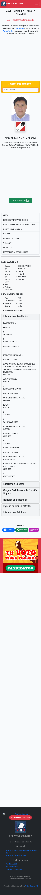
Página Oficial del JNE (31, 886)
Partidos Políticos (12, 867)
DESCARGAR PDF (19, 200)
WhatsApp (23, 530)
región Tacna (20, 28)
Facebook (9, 530)
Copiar (35, 530)
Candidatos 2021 (11, 864)
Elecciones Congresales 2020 (16, 856)
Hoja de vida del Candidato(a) (14, 310)
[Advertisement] (20, 58)
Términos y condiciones (14, 869)
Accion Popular (8, 31)
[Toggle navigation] (37, 4)
